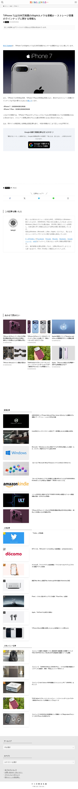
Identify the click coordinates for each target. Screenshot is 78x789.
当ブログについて (11, 770)
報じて (29, 100)
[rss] (43, 784)
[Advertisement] (39, 37)
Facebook (40, 239)
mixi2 (35, 241)
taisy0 (13, 230)
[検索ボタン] (2, 2)
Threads (48, 239)
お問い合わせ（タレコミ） (14, 772)
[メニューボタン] (75, 2)
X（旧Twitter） (30, 239)
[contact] (46, 784)
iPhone (6, 22)
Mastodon (62, 239)
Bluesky (55, 239)
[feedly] (41, 784)
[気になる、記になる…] (39, 2)
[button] (10, 198)
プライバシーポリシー (12, 775)
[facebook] (32, 784)
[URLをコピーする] (68, 198)
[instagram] (37, 784)
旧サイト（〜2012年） (12, 777)
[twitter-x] (34, 784)
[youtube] (39, 784)
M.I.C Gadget (7, 46)
